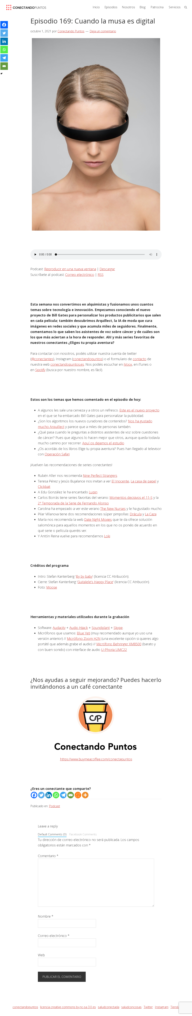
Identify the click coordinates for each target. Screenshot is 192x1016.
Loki (107, 536)
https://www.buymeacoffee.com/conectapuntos (96, 759)
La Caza (150, 514)
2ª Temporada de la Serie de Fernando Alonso (73, 503)
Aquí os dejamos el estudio (103, 443)
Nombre (45, 916)
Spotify (40, 370)
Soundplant (101, 627)
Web (41, 955)
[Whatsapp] (56, 795)
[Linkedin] (48, 795)
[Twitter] (41, 795)
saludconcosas (131, 1007)
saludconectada (108, 1007)
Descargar (107, 269)
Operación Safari (57, 454)
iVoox (128, 364)
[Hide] (1, 73)
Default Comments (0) (52, 834)
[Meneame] (78, 795)
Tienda (174, 1007)
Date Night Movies (98, 519)
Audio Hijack (78, 627)
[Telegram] (63, 795)
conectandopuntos (87, 359)
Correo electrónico (79, 274)
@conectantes (42, 359)
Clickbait (44, 486)
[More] (85, 795)
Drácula (136, 514)
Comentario (48, 856)
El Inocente (120, 481)
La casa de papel (143, 481)
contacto (139, 359)
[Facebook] (34, 795)
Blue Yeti (83, 633)
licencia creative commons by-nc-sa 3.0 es (68, 1007)
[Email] (70, 795)
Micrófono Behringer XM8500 (118, 644)
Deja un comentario (103, 31)
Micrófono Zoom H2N (83, 638)
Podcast (54, 806)
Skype (118, 627)
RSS (101, 274)
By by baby (84, 576)
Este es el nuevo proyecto (139, 410)
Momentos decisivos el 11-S (131, 497)
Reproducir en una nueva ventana (70, 269)
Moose (51, 587)
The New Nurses (113, 508)
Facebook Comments (83, 834)
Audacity (59, 627)
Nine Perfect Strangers (100, 475)
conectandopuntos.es (67, 364)
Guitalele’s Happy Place (95, 582)
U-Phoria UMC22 (114, 649)
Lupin (93, 492)
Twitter (148, 1007)
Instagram (161, 1007)
